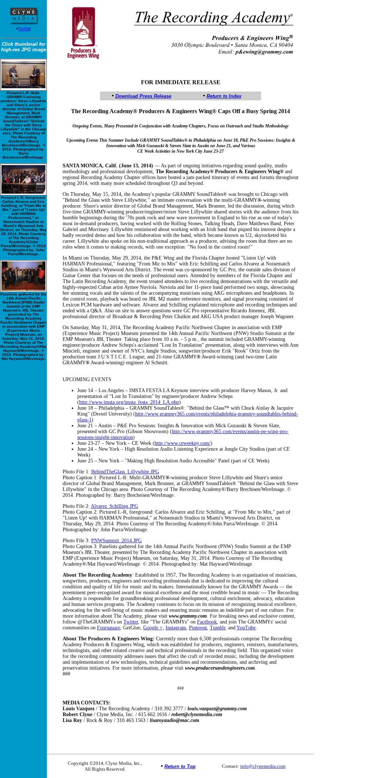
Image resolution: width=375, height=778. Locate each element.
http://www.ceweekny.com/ (183, 443)
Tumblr (217, 627)
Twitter (130, 622)
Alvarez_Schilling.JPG (114, 506)
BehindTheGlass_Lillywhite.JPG (125, 471)
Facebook (207, 622)
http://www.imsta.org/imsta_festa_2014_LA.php (129, 402)
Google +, (153, 627)
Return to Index (224, 96)
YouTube (246, 627)
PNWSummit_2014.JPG (116, 540)
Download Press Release (143, 96)
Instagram (176, 627)
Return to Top (180, 766)
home (24, 28)
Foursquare (108, 627)
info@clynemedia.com (262, 766)
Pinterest (198, 627)
